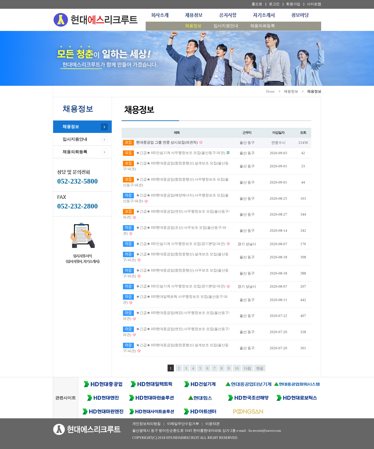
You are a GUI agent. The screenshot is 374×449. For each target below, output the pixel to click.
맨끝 (259, 368)
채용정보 (194, 15)
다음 (247, 368)
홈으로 (257, 4)
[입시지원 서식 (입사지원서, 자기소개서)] (82, 234)
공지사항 (228, 15)
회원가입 (293, 4)
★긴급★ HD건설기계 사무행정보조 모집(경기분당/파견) (181, 244)
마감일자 (278, 133)
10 (237, 368)
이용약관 (212, 424)
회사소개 (160, 15)
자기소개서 (264, 15)
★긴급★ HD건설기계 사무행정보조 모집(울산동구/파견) (181, 153)
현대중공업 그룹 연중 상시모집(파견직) (167, 142)
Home (270, 91)
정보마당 (300, 15)
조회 (303, 133)
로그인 (274, 4)
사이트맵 (314, 4)
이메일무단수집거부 (183, 424)
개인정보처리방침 (146, 424)
